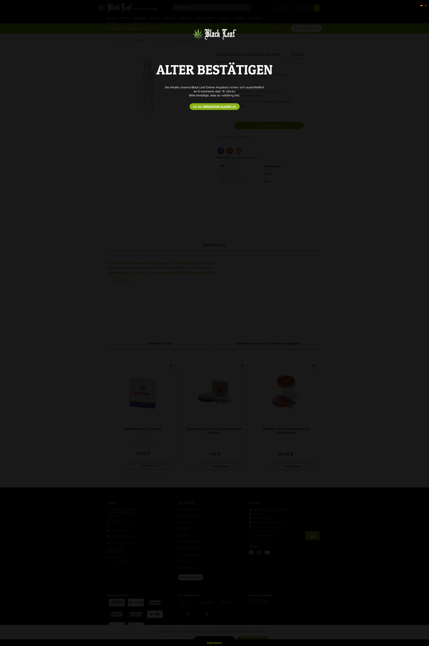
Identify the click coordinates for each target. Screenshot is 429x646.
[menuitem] (422, 2)
